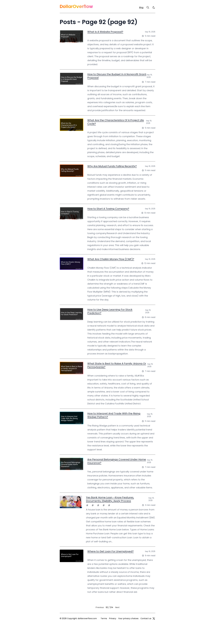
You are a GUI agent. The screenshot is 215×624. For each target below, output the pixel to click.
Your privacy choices (128, 618)
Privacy (112, 618)
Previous (100, 607)
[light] (153, 7)
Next (117, 607)
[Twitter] (153, 618)
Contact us (145, 618)
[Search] (147, 7)
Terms (104, 618)
